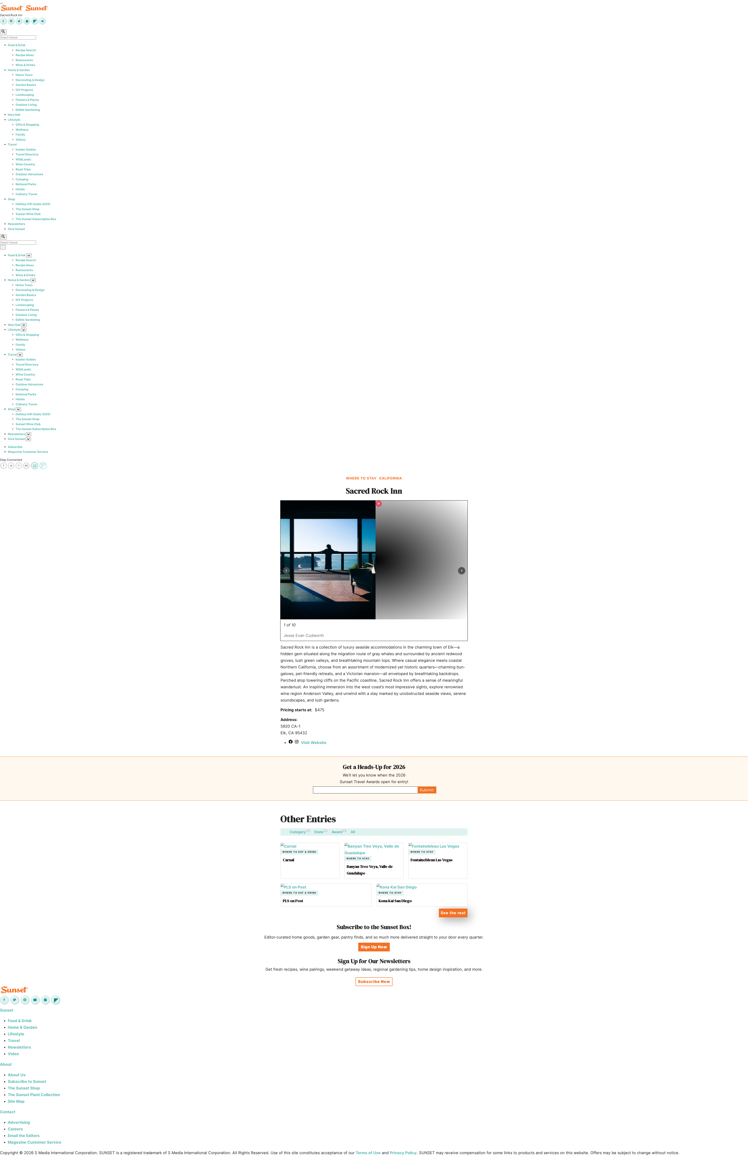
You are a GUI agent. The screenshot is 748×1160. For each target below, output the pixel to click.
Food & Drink (17, 45)
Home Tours (24, 75)
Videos (21, 139)
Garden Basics (26, 85)
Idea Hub (14, 114)
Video (13, 1054)
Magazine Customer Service (28, 452)
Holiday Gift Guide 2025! (33, 204)
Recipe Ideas (25, 55)
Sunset (6, 1010)
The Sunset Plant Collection (34, 1094)
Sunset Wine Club (28, 214)
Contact (7, 1112)
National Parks (26, 184)
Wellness (22, 129)
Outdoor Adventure (29, 174)
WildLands (23, 159)
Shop (11, 199)
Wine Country (25, 164)
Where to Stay (358, 859)
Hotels (20, 189)
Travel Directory (27, 154)
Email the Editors (24, 1135)
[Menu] (1, 3)
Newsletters (16, 224)
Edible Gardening (28, 110)
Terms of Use (368, 1152)
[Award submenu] (344, 831)
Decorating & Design (30, 80)
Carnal (288, 860)
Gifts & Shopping (27, 124)
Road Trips (23, 169)
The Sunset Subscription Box (36, 219)
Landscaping (25, 95)
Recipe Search (26, 50)
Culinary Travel (26, 194)
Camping (22, 179)
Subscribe (15, 447)
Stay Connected (11, 460)
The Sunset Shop (27, 209)
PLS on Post (293, 900)
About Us (17, 1075)
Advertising (19, 1122)
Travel (12, 144)
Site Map (16, 1101)
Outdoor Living (26, 105)
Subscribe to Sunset (27, 1081)
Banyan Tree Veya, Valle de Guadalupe (370, 870)
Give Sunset (16, 229)
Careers (15, 1129)
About (6, 1064)
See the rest (453, 913)
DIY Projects (24, 90)
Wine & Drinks (25, 65)
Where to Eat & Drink (299, 852)
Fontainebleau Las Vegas (432, 860)
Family (20, 134)
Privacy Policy (403, 1152)
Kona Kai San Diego (395, 900)
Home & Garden (19, 70)
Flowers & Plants (27, 100)
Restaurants (24, 60)
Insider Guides (26, 149)
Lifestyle (14, 120)
